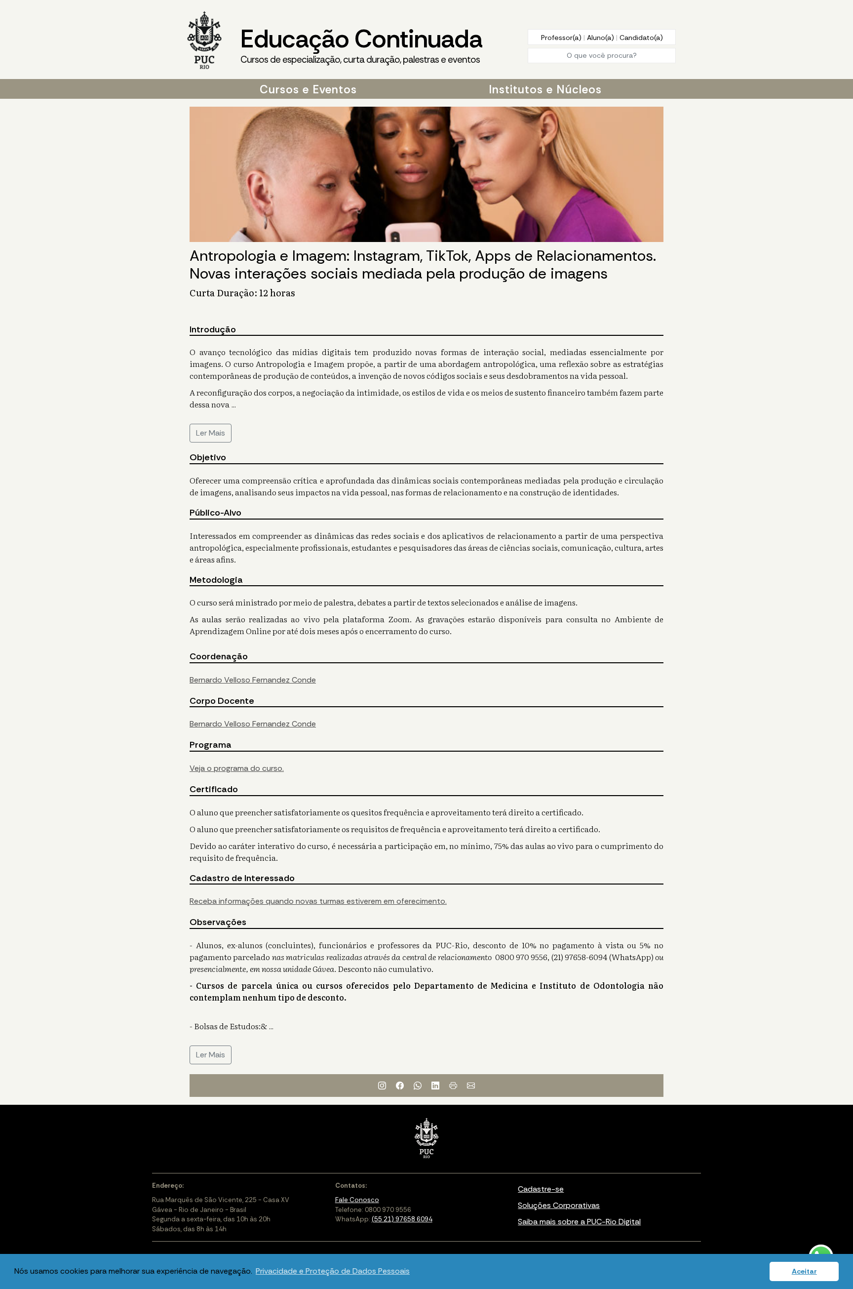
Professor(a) (562, 37)
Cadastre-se (541, 1189)
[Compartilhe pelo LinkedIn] (435, 1085)
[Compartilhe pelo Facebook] (400, 1085)
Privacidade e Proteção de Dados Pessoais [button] (333, 1271)
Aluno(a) (601, 37)
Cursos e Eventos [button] (308, 89)
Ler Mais (210, 433)
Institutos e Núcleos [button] (545, 89)
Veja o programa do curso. (237, 768)
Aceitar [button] (804, 1271)
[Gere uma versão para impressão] (453, 1085)
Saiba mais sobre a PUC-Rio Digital (579, 1221)
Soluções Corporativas (559, 1205)
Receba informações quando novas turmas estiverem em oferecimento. (318, 901)
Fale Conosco (357, 1200)
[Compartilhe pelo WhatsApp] (418, 1085)
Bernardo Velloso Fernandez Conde (253, 680)
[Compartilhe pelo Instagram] (382, 1085)
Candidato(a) (641, 37)
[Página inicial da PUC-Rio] (204, 41)
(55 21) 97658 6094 (402, 1219)
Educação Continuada (361, 44)
